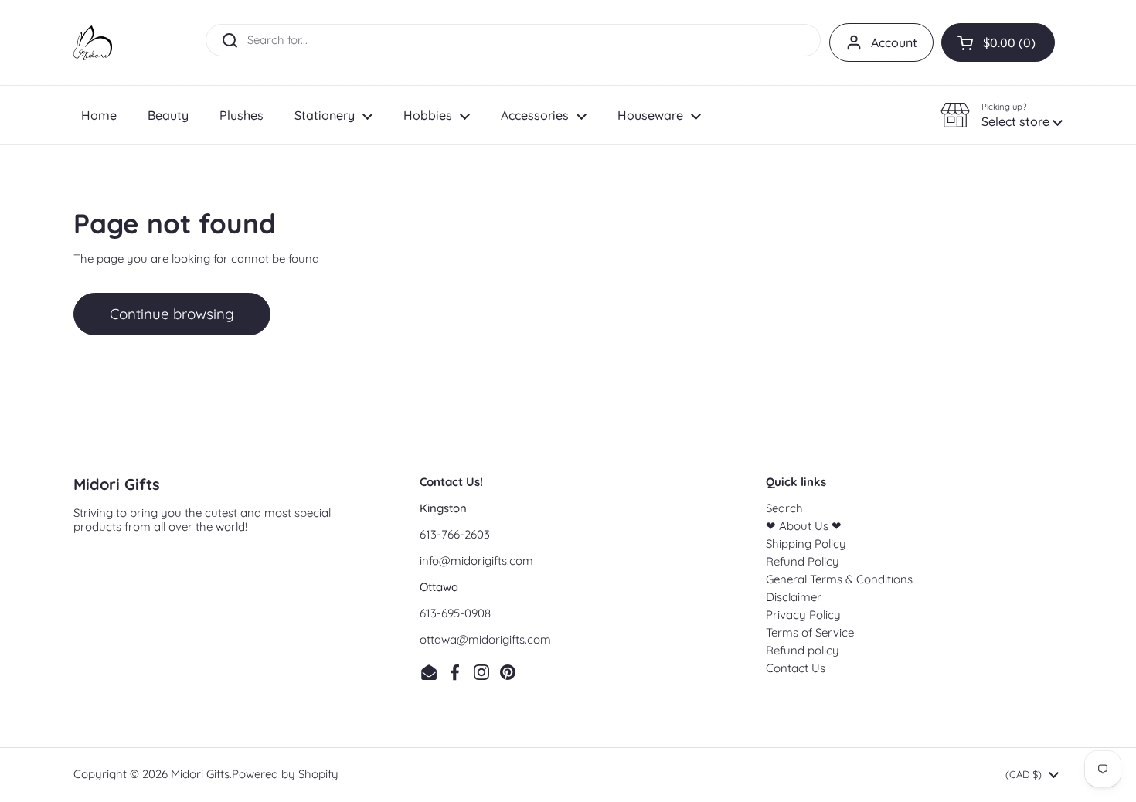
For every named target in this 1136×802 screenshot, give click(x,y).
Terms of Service (810, 632)
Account (894, 42)
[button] (998, 42)
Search (784, 508)
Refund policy (802, 650)
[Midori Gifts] (92, 42)
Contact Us (795, 668)
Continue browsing (172, 313)
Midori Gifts (200, 773)
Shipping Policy (806, 543)
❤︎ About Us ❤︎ (804, 525)
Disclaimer (793, 597)
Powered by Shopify (285, 773)
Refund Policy (802, 561)
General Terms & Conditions (839, 579)
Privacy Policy (803, 614)
